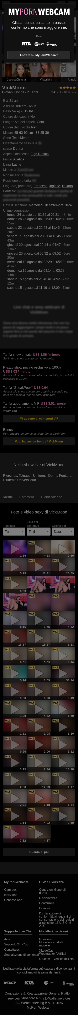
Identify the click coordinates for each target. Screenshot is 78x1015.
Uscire (39, 36)
